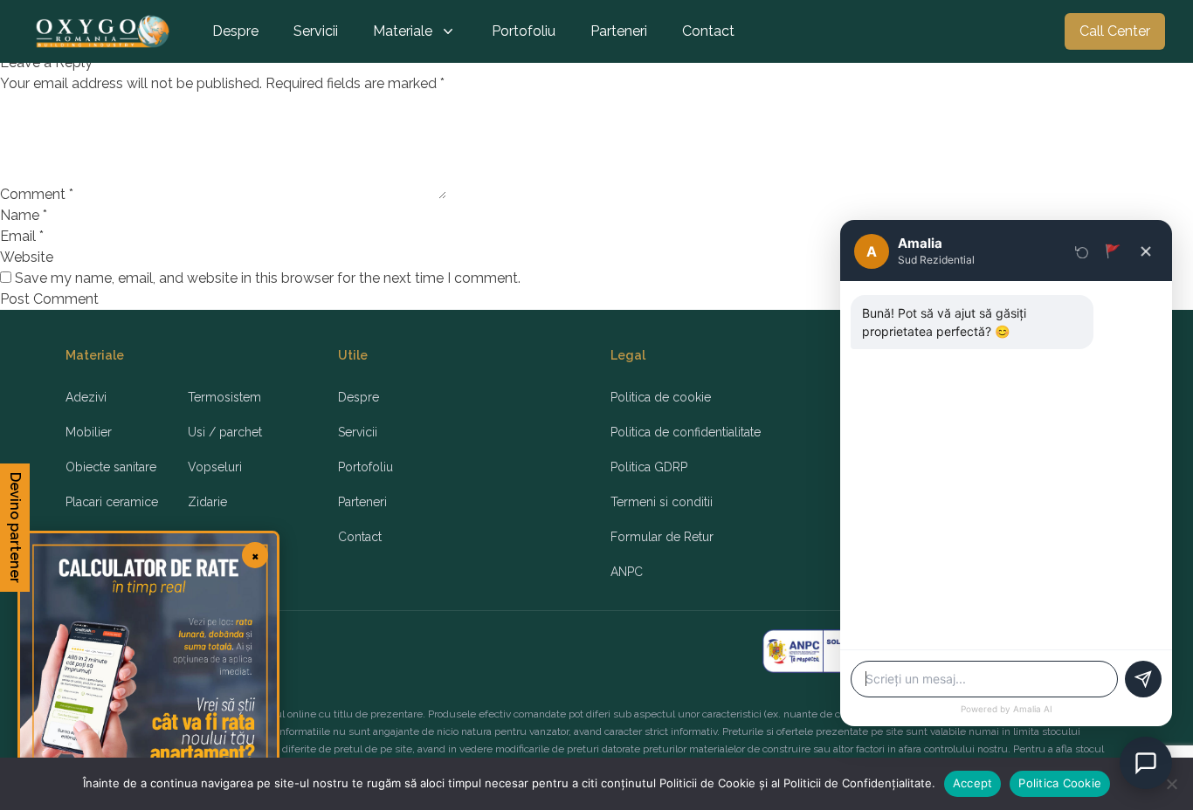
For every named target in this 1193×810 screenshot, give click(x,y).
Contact (708, 31)
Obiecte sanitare (111, 467)
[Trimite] (1143, 679)
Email (22, 236)
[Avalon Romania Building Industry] (102, 31)
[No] (1171, 784)
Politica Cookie (1059, 783)
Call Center (1114, 31)
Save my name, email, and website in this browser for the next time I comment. (268, 278)
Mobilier (89, 432)
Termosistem (224, 397)
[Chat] (1146, 763)
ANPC (626, 572)
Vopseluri (215, 467)
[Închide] (1146, 251)
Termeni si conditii (661, 502)
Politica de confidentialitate (685, 432)
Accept (973, 783)
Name (23, 215)
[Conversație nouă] (1082, 251)
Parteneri (618, 31)
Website (26, 257)
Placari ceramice (112, 502)
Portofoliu (523, 31)
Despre (235, 31)
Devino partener (15, 527)
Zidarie (207, 502)
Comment (36, 194)
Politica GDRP (648, 467)
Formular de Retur (662, 537)
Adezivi (86, 397)
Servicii (315, 31)
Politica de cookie (660, 397)
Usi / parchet (225, 432)
